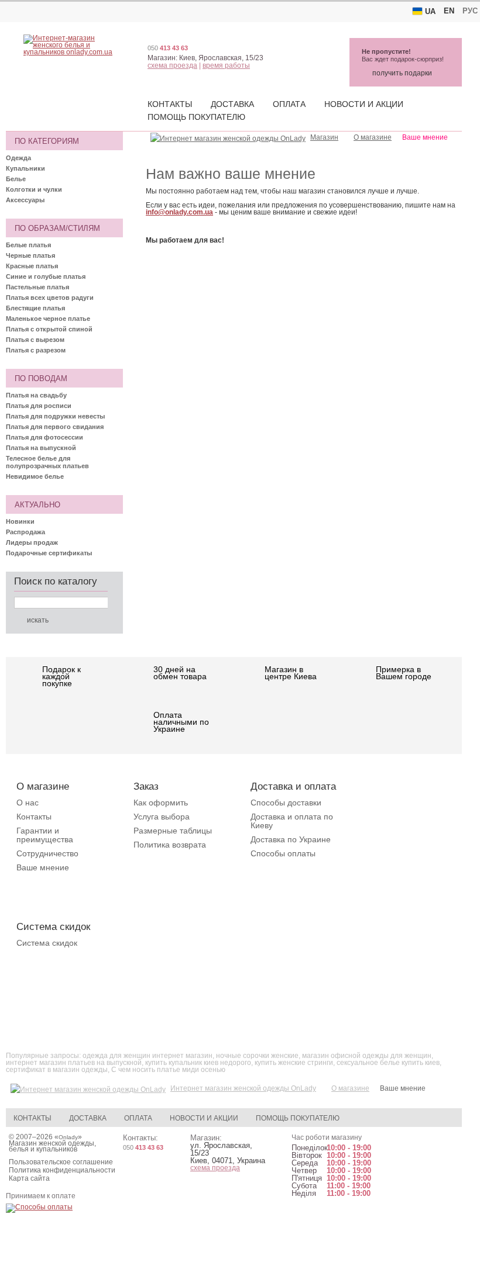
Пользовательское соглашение (61, 1162)
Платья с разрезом (36, 350)
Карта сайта (29, 1178)
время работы (226, 65)
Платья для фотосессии (44, 437)
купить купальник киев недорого (198, 1063)
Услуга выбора (161, 816)
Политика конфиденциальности (62, 1170)
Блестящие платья (35, 308)
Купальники (25, 168)
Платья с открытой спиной (49, 329)
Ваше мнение (42, 867)
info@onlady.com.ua (179, 212)
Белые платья (28, 244)
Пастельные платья (37, 287)
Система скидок (46, 942)
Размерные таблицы (172, 830)
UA (430, 11)
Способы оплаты (283, 853)
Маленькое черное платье (48, 318)
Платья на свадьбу (36, 395)
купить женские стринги (294, 1063)
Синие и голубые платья (45, 276)
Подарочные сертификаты (49, 552)
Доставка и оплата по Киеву (292, 821)
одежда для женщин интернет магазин (147, 1056)
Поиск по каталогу (55, 581)
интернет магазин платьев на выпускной (74, 1063)
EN (449, 10)
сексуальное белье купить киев (388, 1063)
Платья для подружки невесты (55, 416)
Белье (16, 178)
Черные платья (30, 255)
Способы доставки (286, 802)
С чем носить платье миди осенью (168, 1070)
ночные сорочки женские (257, 1056)
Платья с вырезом (35, 339)
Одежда (18, 157)
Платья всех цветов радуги (50, 297)
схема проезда (172, 65)
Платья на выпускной (41, 447)
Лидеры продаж (32, 542)
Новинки (20, 521)
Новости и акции (363, 104)
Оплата (289, 104)
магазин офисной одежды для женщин (366, 1056)
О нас (27, 802)
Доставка (232, 104)
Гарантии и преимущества (44, 835)
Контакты (170, 104)
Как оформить (160, 802)
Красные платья (32, 265)
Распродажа (25, 531)
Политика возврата (169, 844)
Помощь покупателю (196, 117)
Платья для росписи (38, 405)
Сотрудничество (47, 853)
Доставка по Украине (291, 839)
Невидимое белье (35, 476)
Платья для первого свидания (55, 426)
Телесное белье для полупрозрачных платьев (47, 462)
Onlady (68, 1137)
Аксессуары (25, 199)
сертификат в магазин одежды (57, 1070)
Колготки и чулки (34, 189)
